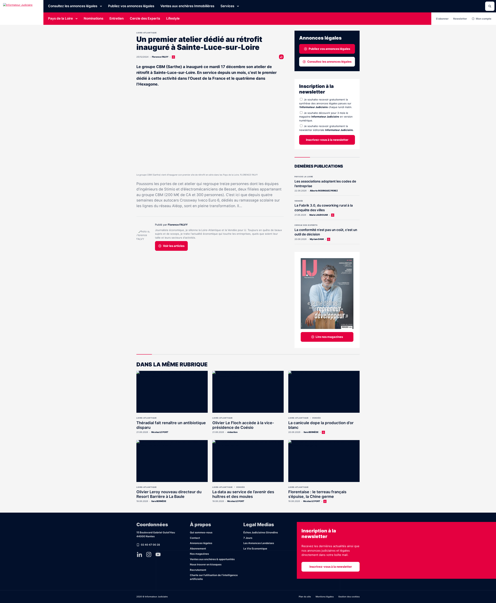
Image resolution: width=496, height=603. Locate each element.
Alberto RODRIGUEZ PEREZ (324, 190)
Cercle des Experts (145, 18)
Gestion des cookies (349, 596)
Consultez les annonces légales (72, 6)
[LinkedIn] (139, 554)
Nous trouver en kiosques (205, 564)
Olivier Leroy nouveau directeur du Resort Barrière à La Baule (169, 494)
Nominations (93, 18)
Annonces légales (201, 543)
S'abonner (442, 18)
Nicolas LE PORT (159, 432)
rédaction (232, 432)
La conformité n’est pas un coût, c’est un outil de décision (325, 232)
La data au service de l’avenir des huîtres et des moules (243, 494)
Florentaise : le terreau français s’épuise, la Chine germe (317, 494)
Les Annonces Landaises (258, 543)
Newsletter (460, 18)
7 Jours (247, 537)
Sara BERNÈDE (311, 432)
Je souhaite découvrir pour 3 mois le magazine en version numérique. (326, 116)
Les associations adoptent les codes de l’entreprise (325, 183)
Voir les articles (173, 246)
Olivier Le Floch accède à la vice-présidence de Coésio (243, 425)
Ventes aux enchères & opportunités (212, 559)
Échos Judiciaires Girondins (260, 532)
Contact (195, 537)
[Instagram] (149, 554)
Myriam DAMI (317, 239)
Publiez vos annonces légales (131, 6)
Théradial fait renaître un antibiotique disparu (171, 425)
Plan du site (305, 596)
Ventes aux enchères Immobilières (187, 6)
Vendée (298, 201)
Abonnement (198, 548)
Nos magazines (199, 553)
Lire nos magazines (329, 337)
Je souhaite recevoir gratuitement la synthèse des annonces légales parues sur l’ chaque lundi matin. (325, 103)
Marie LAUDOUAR (318, 215)
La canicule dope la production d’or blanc (321, 425)
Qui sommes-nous (201, 532)
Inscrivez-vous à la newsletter (327, 140)
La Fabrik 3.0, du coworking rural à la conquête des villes (323, 207)
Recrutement (198, 569)
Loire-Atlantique (146, 33)
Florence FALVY (160, 56)
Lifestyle (173, 18)
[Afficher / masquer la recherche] (489, 6)
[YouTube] (158, 554)
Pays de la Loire (60, 18)
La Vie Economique (255, 548)
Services (227, 6)
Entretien (116, 18)
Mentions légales (325, 596)
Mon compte (483, 18)
